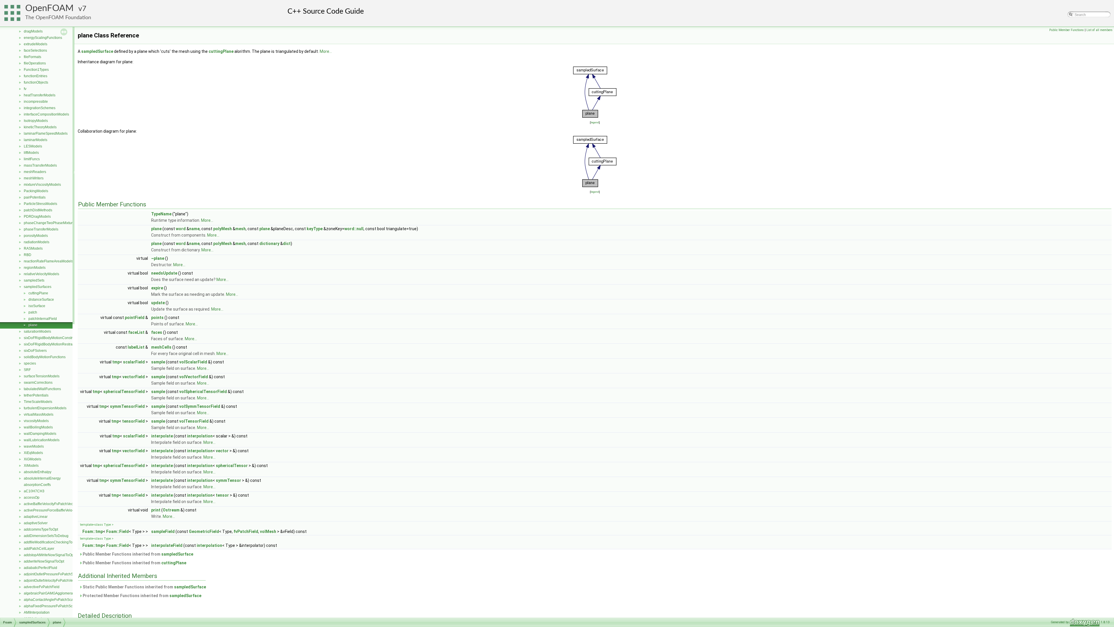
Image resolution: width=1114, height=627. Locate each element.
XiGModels (32, 459)
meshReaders (35, 172)
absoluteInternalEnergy (42, 478)
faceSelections (35, 50)
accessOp (31, 498)
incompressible (36, 102)
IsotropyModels (36, 121)
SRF (27, 370)
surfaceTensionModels (41, 376)
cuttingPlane (38, 293)
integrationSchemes (39, 108)
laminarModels (35, 140)
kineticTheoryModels (40, 127)
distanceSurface (41, 300)
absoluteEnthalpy (37, 472)
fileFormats (32, 57)
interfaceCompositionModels (46, 114)
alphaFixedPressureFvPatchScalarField (55, 606)
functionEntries (35, 76)
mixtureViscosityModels (42, 185)
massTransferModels (40, 165)
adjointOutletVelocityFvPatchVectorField (55, 581)
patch (32, 312)
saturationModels (37, 331)
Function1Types (36, 70)
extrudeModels (35, 44)
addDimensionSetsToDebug (46, 536)
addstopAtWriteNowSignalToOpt (49, 555)
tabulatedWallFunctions (42, 389)
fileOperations (35, 63)
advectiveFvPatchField (41, 587)
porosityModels (36, 236)
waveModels (34, 446)
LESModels (33, 146)
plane (32, 325)
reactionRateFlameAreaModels (48, 261)
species (30, 363)
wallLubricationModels (41, 440)
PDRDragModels (37, 217)
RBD (27, 255)
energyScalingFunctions (43, 38)
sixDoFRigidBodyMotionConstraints (52, 338)
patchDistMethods (38, 210)
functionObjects (36, 82)
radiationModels (36, 242)
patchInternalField (42, 319)
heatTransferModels (39, 95)
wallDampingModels (40, 434)
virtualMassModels (38, 414)
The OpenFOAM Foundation (58, 17)
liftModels (31, 153)
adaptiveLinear (36, 517)
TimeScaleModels (38, 402)
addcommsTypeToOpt (41, 529)
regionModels (35, 268)
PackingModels (36, 191)
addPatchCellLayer (39, 549)
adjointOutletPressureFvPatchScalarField (56, 574)
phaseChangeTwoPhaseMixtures (50, 223)
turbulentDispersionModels (45, 408)
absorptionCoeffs (37, 485)
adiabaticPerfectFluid (40, 568)
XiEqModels (33, 453)
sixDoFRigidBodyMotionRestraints (51, 344)
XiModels (31, 466)
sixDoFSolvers (35, 351)
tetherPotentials (36, 395)
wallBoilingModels (38, 427)
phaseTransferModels (41, 229)
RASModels (33, 248)
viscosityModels (36, 421)
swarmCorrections (38, 383)
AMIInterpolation (37, 612)
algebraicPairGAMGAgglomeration (51, 593)
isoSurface (36, 306)
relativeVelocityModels (41, 274)
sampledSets (34, 280)
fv (25, 89)
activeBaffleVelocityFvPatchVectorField (54, 504)
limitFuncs (32, 159)
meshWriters (34, 178)
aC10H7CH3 (34, 491)
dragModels (33, 31)
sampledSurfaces (37, 287)
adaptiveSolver (36, 523)
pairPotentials (35, 197)
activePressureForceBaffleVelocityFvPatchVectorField (66, 510)
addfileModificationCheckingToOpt (51, 542)
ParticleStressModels (40, 204)
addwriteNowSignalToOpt (44, 561)
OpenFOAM (49, 8)
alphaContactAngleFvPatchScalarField (54, 600)
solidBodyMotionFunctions (45, 357)
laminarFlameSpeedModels (46, 133)
